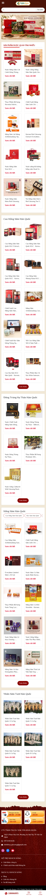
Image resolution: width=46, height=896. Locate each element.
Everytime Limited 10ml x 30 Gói (12, 574)
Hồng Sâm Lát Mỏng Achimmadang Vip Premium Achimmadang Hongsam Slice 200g (12, 135)
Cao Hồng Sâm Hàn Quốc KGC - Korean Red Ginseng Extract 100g (33, 245)
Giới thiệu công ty (10, 862)
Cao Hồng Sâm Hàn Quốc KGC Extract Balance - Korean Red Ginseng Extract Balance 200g (12, 245)
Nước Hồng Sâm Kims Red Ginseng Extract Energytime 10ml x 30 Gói (12, 200)
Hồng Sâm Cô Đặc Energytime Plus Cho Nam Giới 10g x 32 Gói (12, 670)
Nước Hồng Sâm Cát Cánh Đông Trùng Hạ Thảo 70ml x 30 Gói (12, 71)
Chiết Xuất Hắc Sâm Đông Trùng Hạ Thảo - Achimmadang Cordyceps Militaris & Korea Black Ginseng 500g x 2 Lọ (12, 342)
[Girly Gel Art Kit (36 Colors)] (13, 58)
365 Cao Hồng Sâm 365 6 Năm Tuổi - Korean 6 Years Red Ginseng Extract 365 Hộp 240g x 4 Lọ (33, 342)
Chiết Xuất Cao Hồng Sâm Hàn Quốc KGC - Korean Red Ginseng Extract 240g (12, 309)
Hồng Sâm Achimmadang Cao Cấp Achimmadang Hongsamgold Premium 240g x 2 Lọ (33, 309)
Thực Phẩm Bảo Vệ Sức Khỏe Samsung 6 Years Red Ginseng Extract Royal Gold (33, 374)
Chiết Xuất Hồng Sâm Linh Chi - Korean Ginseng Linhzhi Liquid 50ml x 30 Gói (33, 103)
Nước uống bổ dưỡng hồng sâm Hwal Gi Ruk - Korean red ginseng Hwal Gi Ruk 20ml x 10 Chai (33, 168)
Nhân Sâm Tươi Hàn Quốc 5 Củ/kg (33, 720)
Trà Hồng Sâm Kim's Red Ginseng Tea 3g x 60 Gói (33, 200)
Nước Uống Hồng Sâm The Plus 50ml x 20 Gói (33, 638)
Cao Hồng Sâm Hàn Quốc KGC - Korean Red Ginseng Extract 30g (12, 277)
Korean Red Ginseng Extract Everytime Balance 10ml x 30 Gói (33, 135)
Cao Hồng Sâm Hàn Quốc (13, 515)
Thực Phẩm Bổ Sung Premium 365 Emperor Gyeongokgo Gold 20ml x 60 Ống (33, 456)
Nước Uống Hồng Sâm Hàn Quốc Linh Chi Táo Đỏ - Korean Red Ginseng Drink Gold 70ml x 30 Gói (33, 71)
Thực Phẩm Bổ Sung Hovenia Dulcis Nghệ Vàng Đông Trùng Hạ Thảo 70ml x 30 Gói (12, 103)
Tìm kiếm (40, 9)
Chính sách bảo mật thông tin (14, 865)
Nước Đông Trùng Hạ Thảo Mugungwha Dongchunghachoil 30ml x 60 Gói (12, 456)
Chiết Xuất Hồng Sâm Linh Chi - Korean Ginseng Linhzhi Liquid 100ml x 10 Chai (32, 541)
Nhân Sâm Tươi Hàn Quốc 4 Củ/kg (12, 720)
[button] (3, 3)
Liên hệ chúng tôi (9, 879)
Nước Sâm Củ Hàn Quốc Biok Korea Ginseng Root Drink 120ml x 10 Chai (33, 574)
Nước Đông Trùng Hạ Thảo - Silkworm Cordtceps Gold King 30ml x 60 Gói (33, 423)
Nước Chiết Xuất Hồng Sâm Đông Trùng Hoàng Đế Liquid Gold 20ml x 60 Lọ (12, 423)
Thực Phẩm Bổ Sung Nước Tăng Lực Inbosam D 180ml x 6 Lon (12, 606)
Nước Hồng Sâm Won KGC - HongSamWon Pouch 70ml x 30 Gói (11, 168)
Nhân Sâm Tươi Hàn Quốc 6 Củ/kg (12, 752)
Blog (5, 876)
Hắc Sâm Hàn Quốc (32, 515)
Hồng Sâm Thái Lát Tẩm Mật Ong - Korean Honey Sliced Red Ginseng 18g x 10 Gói (33, 670)
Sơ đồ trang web (9, 882)
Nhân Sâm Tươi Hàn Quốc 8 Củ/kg (33, 752)
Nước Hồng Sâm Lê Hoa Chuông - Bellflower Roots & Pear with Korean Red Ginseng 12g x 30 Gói (12, 638)
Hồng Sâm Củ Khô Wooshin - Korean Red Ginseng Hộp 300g (32, 606)
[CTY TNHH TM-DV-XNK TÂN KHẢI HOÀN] (23, 3)
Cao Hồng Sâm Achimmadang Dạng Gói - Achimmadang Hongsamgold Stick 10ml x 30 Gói (12, 541)
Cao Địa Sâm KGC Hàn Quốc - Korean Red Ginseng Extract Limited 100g (12, 374)
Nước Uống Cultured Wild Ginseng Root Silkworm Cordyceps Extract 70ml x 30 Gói (12, 488)
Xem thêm (23, 387)
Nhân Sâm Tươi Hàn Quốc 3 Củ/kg (12, 784)
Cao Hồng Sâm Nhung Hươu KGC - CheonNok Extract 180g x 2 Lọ (33, 277)
